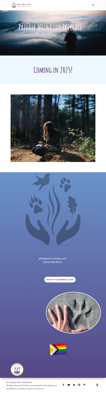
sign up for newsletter (59, 279)
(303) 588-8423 (52, 262)
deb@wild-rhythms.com (52, 258)
